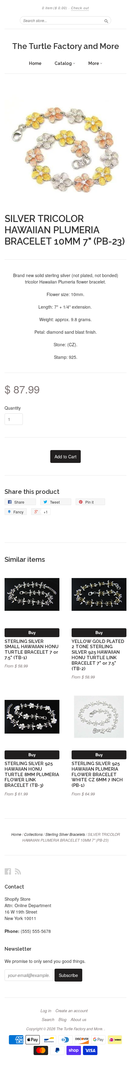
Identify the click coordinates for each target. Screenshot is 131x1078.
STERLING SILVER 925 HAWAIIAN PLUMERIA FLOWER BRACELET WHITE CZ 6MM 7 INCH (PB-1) (97, 774)
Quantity (13, 408)
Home (35, 63)
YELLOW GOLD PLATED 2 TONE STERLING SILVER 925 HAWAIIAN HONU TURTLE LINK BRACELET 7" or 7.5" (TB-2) (98, 655)
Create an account (71, 1011)
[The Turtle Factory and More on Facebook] (8, 871)
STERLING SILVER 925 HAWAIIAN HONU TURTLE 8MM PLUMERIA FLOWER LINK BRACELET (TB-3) (32, 774)
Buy (32, 632)
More (94, 63)
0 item (54, 8)
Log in (46, 1011)
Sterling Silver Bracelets (65, 834)
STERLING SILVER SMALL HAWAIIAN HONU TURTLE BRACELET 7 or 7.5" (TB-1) (31, 649)
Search (48, 1019)
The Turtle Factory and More (65, 46)
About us (79, 1019)
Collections (33, 834)
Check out (80, 8)
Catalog (64, 63)
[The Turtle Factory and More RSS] (18, 871)
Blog (62, 1019)
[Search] (106, 20)
